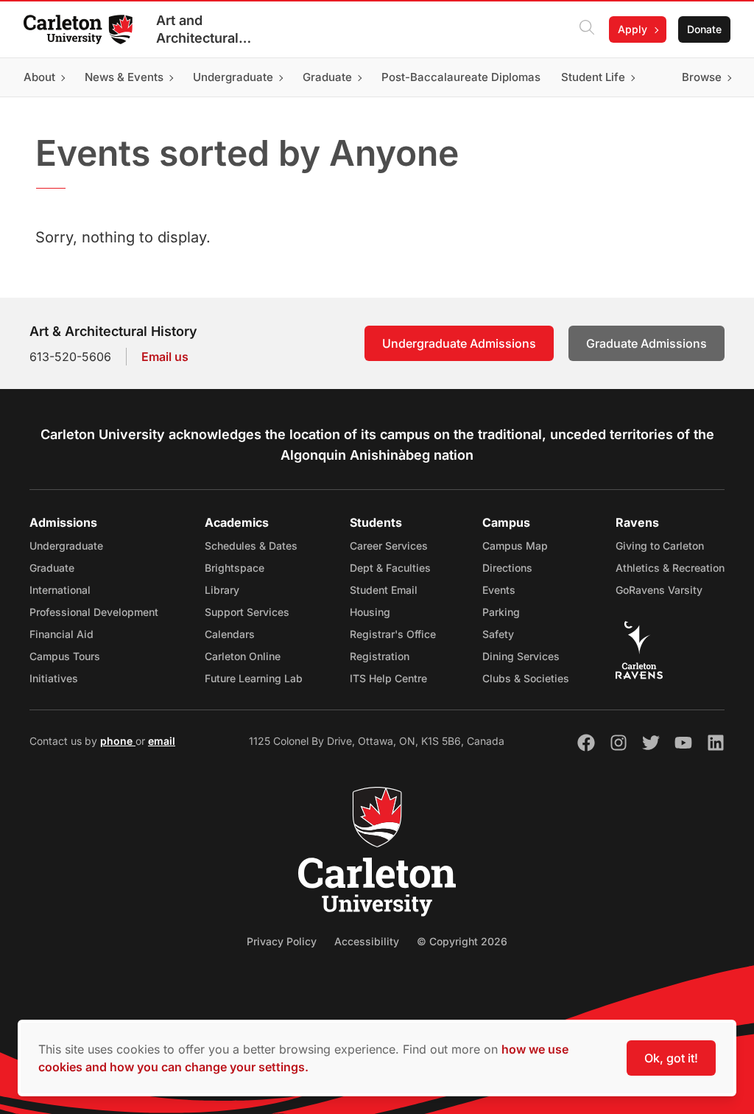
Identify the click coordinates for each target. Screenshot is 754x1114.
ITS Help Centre (388, 678)
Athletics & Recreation (670, 567)
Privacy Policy (282, 941)
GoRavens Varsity (659, 590)
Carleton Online (243, 656)
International (60, 590)
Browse (702, 77)
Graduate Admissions (646, 343)
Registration (379, 656)
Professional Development (93, 612)
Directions (507, 567)
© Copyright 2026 (462, 941)
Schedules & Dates (251, 545)
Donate (704, 29)
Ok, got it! (671, 1058)
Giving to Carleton (660, 545)
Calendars (230, 634)
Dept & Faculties (390, 567)
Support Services (247, 612)
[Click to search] (586, 29)
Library (222, 590)
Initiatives (53, 678)
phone (117, 741)
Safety (498, 634)
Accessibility (366, 941)
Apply (632, 29)
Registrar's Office (393, 634)
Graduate (51, 567)
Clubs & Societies (525, 678)
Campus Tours (64, 656)
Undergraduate (66, 545)
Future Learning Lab (254, 678)
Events (498, 590)
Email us (164, 356)
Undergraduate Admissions (459, 343)
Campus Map (515, 545)
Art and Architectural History (197, 30)
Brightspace (234, 567)
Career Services (389, 545)
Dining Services (521, 656)
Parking (501, 612)
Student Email (383, 590)
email (161, 741)
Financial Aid (61, 634)
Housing (370, 612)
